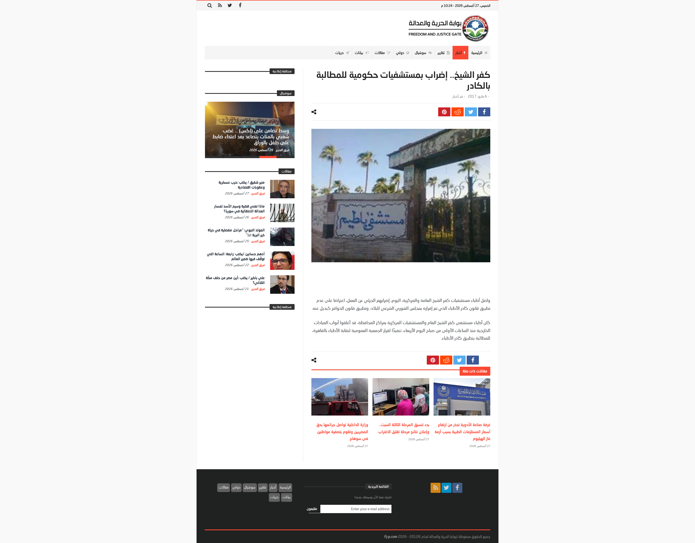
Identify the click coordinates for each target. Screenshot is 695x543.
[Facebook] (240, 6)
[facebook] (484, 111)
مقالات (224, 487)
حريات (274, 497)
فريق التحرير (282, 150)
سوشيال (249, 487)
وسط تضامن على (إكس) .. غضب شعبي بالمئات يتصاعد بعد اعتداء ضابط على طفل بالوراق (250, 136)
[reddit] (457, 111)
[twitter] (471, 111)
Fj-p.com (390, 536)
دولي (236, 487)
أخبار (456, 96)
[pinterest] (444, 111)
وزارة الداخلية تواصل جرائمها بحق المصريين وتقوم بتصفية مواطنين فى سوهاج (342, 431)
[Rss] (220, 6)
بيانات (286, 497)
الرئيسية (285, 487)
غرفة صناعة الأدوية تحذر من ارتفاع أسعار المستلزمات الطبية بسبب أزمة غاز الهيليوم (462, 431)
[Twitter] (230, 6)
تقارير (262, 487)
